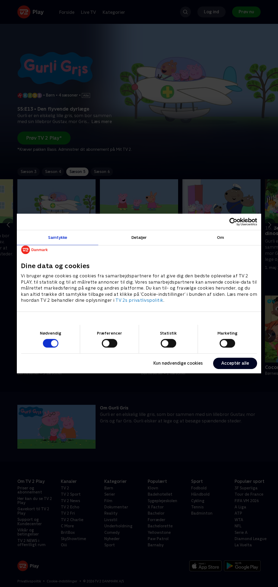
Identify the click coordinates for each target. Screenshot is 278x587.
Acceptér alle (235, 363)
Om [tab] (220, 237)
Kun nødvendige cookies (178, 363)
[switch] (109, 343)
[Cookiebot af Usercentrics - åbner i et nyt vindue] (233, 222)
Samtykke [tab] (57, 237)
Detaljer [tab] (139, 237)
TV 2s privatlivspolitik (139, 300)
